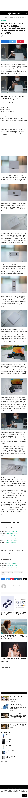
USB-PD (3, 574)
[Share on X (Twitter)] (12, 41)
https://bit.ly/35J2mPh (11, 540)
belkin (3, 572)
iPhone (15, 572)
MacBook (20, 572)
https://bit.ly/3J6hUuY (11, 542)
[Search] (26, 13)
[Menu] (2, 13)
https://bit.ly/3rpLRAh (15, 538)
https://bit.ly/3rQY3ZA (11, 531)
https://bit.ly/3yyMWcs (13, 567)
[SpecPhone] (14, 13)
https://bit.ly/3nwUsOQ (11, 563)
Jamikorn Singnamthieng (9, 36)
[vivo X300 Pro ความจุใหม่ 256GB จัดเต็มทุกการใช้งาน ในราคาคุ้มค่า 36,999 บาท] (5, 726)
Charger (7, 572)
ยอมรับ (25, 796)
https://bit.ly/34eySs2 (13, 535)
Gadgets (3, 20)
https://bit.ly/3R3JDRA (12, 565)
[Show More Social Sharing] (25, 41)
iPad (12, 572)
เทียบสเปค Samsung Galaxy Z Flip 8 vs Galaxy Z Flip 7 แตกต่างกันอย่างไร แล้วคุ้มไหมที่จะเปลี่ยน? (18, 698)
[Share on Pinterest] (20, 41)
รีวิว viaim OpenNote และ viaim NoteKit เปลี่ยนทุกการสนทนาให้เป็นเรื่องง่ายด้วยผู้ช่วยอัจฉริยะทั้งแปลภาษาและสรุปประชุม (14, 660)
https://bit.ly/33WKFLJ (12, 533)
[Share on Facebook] (5, 41)
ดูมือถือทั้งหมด (4, 761)
